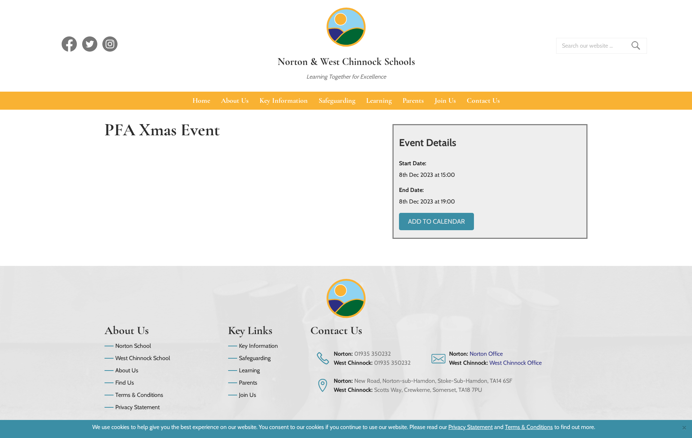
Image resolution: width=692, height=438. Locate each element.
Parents (413, 100)
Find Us (124, 382)
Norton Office (486, 353)
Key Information (284, 100)
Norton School (133, 345)
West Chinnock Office (515, 362)
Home (201, 100)
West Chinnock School (142, 358)
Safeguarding (337, 100)
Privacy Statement (137, 407)
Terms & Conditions (139, 394)
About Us (235, 100)
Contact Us (483, 100)
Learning (379, 100)
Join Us (445, 100)
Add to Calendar (436, 221)
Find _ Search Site (636, 45)
